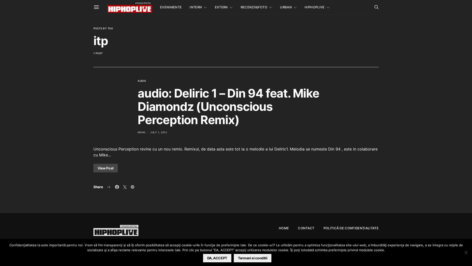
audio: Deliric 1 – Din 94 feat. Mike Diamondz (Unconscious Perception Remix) (228, 106)
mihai (142, 132)
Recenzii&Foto (254, 7)
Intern (196, 7)
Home (284, 228)
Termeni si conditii (252, 258)
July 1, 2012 (158, 132)
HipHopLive (314, 7)
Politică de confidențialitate (351, 228)
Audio (142, 80)
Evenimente (171, 7)
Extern (221, 7)
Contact (306, 228)
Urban (286, 7)
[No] (465, 252)
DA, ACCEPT (217, 258)
